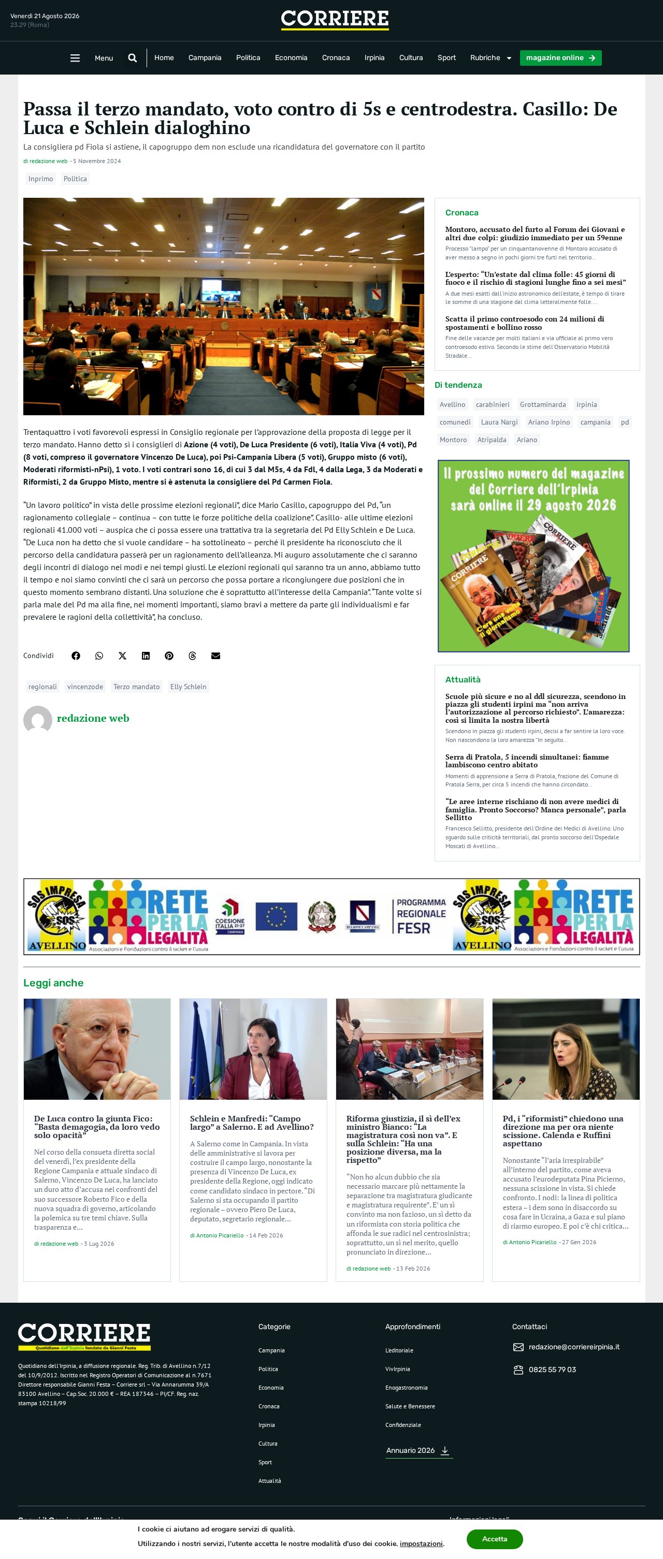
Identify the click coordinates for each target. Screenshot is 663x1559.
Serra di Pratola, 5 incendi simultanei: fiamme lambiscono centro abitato (527, 760)
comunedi (455, 422)
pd (625, 422)
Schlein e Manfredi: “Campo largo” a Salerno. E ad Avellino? (252, 1122)
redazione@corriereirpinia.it (574, 1347)
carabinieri (493, 404)
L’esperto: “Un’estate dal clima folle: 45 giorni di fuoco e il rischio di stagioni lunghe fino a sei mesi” (535, 278)
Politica (248, 57)
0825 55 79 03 (552, 1369)
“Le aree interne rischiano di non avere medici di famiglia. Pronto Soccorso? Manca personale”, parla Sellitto (535, 809)
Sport (447, 57)
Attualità (269, 1480)
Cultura (411, 57)
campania (596, 422)
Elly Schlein (188, 686)
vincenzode (85, 686)
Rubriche (485, 57)
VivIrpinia (397, 1369)
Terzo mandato (136, 686)
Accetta (495, 1539)
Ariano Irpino (549, 422)
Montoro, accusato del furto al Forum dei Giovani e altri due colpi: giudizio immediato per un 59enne (535, 233)
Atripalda (492, 439)
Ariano (527, 439)
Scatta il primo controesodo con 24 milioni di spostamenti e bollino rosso (524, 322)
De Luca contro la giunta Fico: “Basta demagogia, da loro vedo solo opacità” (97, 1127)
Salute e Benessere (410, 1406)
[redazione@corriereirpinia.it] (518, 1347)
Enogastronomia (406, 1387)
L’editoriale (399, 1350)
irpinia (586, 404)
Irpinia (375, 57)
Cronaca (336, 57)
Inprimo (40, 178)
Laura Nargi (499, 422)
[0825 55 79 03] (518, 1370)
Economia (291, 57)
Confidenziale (403, 1425)
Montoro (453, 439)
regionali (42, 686)
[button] (132, 58)
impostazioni (421, 1544)
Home (164, 57)
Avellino (453, 404)
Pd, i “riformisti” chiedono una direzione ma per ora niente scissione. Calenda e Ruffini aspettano (563, 1131)
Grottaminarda (543, 404)
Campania (205, 57)
